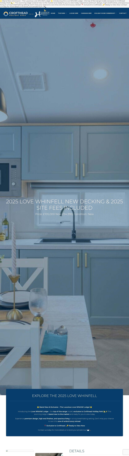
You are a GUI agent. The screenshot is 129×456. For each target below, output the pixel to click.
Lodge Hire (73, 13)
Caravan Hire (86, 13)
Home (53, 13)
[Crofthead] (26, 13)
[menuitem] (53, 13)
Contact (123, 13)
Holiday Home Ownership (104, 13)
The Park (61, 13)
